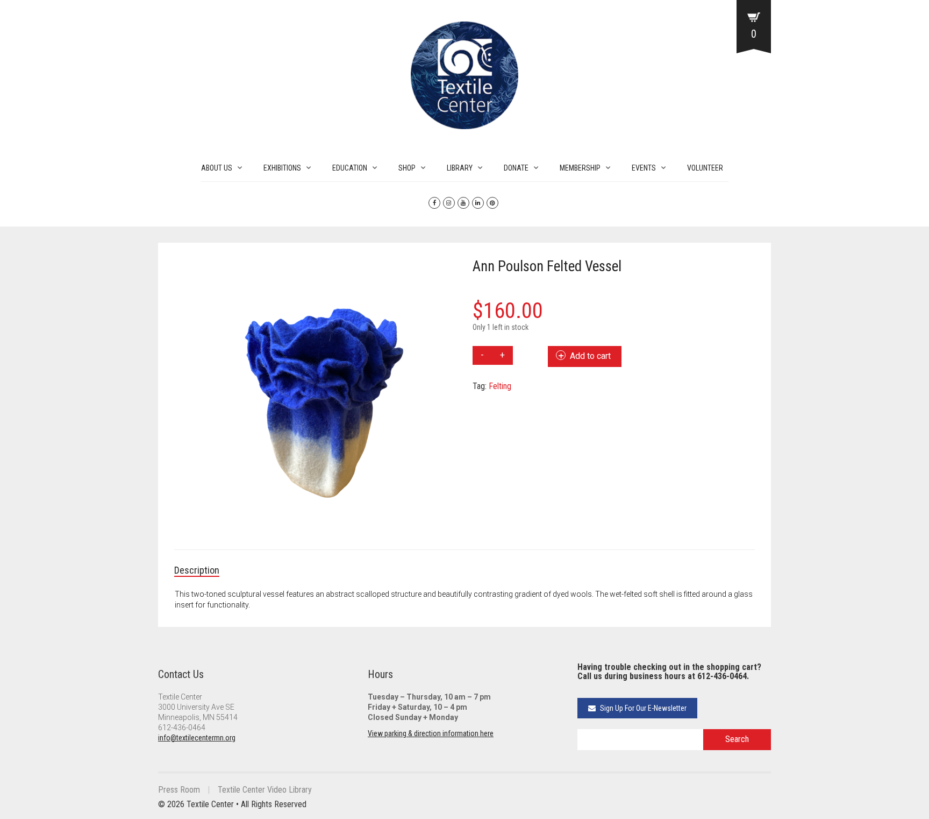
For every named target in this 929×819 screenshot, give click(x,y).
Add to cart (590, 356)
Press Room (179, 790)
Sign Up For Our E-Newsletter (642, 708)
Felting (500, 386)
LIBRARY (460, 168)
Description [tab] (196, 570)
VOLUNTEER (705, 168)
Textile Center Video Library (265, 790)
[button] (443, 272)
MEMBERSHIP (580, 168)
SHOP (407, 168)
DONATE (516, 168)
